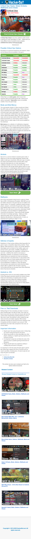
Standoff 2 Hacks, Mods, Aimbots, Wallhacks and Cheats (15, 508)
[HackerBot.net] (14, 2)
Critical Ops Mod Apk (9, 357)
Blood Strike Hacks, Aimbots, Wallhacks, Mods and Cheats (15, 440)
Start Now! (14, 193)
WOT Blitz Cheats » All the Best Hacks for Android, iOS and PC (15, 485)
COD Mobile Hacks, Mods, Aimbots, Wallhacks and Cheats (15, 394)
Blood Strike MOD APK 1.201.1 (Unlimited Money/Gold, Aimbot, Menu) (13, 417)
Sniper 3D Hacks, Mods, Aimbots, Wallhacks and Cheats (15, 462)
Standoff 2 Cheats (8, 358)
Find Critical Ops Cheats (13, 34)
